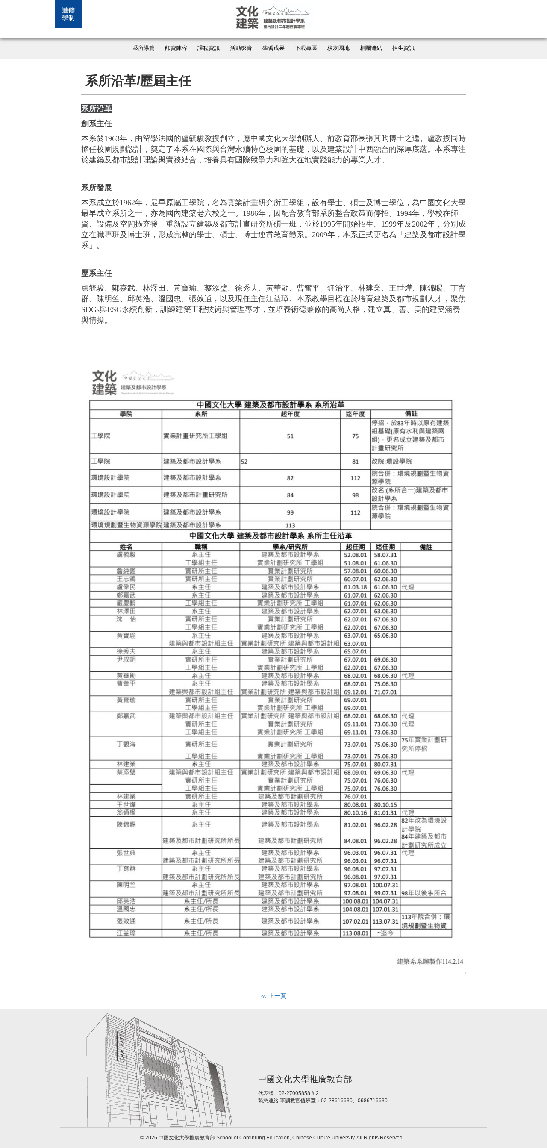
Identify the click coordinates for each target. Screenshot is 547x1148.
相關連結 (371, 48)
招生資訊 (403, 48)
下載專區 (306, 48)
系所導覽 (143, 48)
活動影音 (241, 48)
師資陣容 (176, 48)
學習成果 (273, 48)
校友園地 (338, 48)
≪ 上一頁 (273, 995)
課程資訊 (208, 48)
